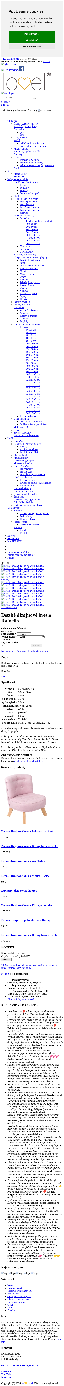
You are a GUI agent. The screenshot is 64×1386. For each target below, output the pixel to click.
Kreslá (10, 557)
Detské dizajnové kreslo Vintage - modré (26, 905)
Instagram (6, 1377)
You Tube (6, 1374)
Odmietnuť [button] (32, 40)
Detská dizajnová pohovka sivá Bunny (26, 920)
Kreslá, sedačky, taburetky (20, 555)
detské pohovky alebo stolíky (28, 761)
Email (4, 953)
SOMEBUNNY (9, 607)
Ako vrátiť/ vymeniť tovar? (21, 999)
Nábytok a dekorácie (17, 552)
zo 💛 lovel (27, 1383)
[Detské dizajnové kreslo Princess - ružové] (26, 825)
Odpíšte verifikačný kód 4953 (15, 956)
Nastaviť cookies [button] (32, 46)
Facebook (6, 1371)
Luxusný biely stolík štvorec (19, 890)
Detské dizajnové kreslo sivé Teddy (23, 861)
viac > (4, 676)
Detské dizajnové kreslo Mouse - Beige (25, 875)
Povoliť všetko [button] (32, 33)
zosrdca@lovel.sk (29, 1365)
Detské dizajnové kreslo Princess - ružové (27, 831)
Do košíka (36, 645)
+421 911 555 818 (10, 1365)
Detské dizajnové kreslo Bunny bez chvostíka (29, 846)
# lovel (5, 973)
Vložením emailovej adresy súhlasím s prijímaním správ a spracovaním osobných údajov (29, 966)
